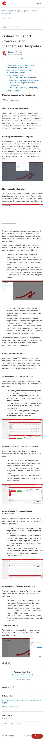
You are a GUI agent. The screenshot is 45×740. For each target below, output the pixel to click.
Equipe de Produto (15, 52)
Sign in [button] (38, 3)
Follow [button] (22, 58)
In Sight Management (22, 11)
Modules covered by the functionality (20, 65)
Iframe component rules (15, 75)
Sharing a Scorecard (9, 707)
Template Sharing (13, 90)
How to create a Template (15, 73)
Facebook (3, 663)
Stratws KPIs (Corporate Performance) (23, 78)
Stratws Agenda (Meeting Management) (23, 88)
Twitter (6, 663)
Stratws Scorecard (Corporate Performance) (25, 80)
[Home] (4, 5)
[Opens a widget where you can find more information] (37, 736)
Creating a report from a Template (19, 70)
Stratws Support (7, 11)
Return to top (7, 687)
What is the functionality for (16, 68)
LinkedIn (9, 663)
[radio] (17, 675)
